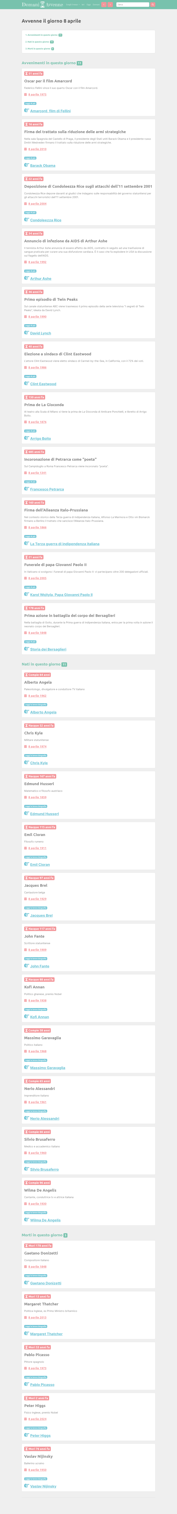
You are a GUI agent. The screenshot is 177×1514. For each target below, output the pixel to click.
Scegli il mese (72, 4)
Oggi (89, 4)
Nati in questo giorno (38, 42)
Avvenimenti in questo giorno (43, 35)
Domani (96, 4)
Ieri (83, 4)
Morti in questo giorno (39, 48)
